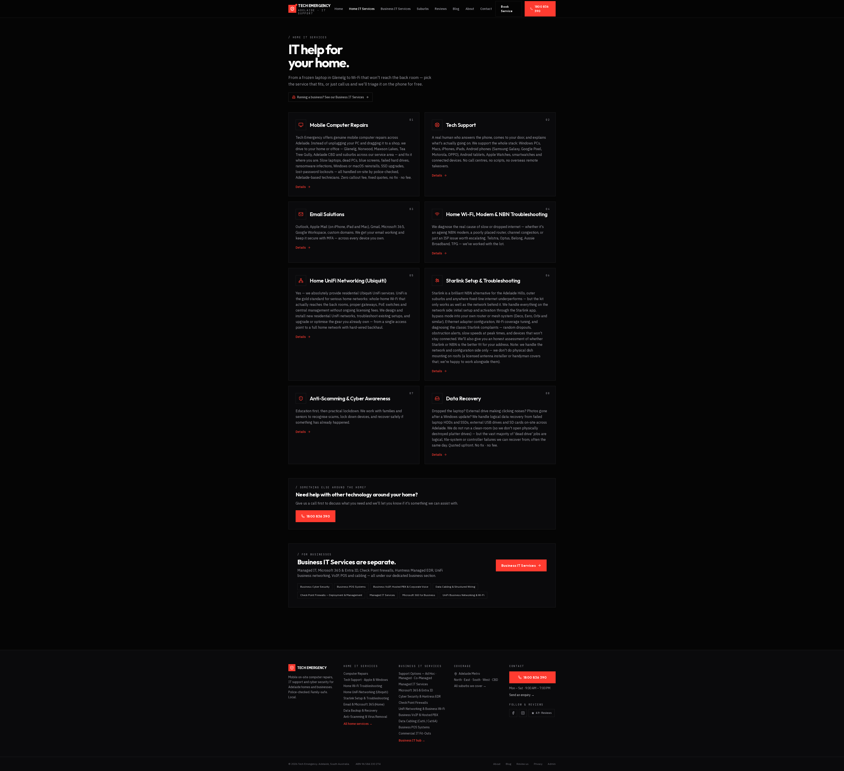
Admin (552, 764)
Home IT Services (362, 9)
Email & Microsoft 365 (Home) (364, 704)
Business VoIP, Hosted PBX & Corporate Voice (400, 586)
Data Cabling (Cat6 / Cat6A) (418, 721)
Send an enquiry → (521, 695)
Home (339, 9)
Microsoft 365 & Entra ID (416, 690)
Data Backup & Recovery (360, 711)
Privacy (538, 764)
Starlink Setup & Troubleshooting (366, 698)
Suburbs (423, 9)
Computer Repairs (356, 674)
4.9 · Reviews (544, 712)
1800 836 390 (542, 9)
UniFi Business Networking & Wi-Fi (463, 595)
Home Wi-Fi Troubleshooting (363, 686)
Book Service (507, 9)
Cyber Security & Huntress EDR (420, 696)
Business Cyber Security (314, 586)
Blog (456, 9)
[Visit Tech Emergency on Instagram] (523, 713)
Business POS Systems (351, 586)
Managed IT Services (382, 595)
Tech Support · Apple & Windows (366, 680)
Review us (523, 764)
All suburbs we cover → (470, 686)
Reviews (441, 9)
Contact (486, 9)
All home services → (358, 724)
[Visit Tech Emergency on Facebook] (513, 713)
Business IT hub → (412, 740)
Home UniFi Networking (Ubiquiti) (366, 692)
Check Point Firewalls (413, 703)
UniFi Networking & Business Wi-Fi (422, 709)
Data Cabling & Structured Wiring (455, 586)
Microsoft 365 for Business (418, 595)
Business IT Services (396, 9)
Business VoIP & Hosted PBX (418, 715)
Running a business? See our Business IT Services (330, 97)
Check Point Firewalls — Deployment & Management (331, 595)
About (470, 9)
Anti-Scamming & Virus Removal (365, 717)
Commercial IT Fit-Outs (415, 733)
